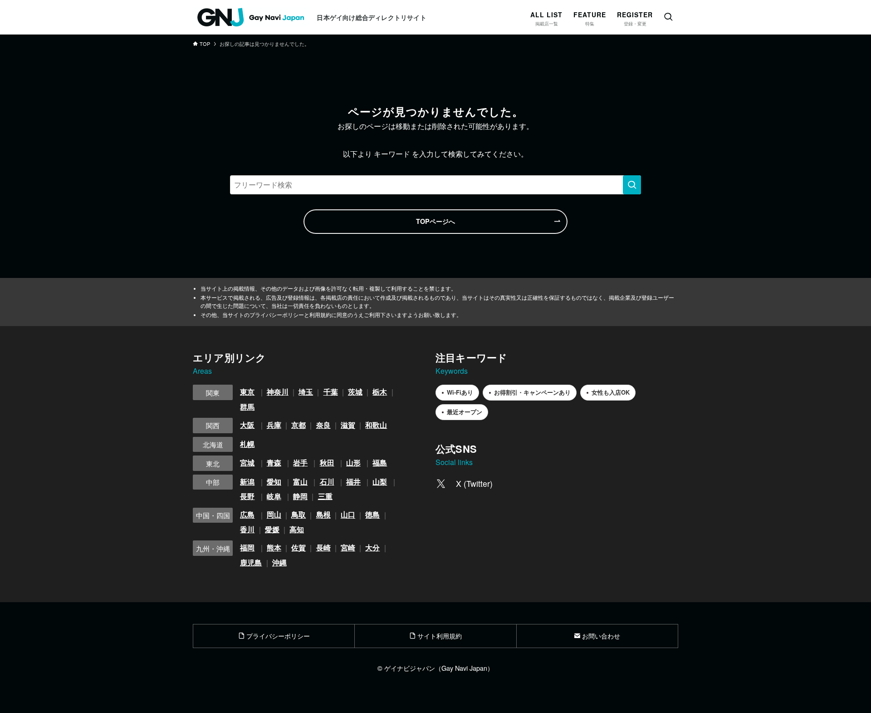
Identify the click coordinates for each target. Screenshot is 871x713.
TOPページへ (435, 221)
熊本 (274, 547)
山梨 (379, 481)
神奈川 (278, 391)
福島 (379, 462)
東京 (247, 391)
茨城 (355, 391)
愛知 (274, 481)
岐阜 (274, 496)
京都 (298, 425)
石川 (327, 481)
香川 (247, 529)
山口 (348, 515)
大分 (372, 547)
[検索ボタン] (668, 17)
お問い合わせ (600, 635)
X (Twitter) (474, 483)
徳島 (372, 515)
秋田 (327, 462)
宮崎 (348, 547)
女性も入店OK (611, 392)
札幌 (247, 444)
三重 (325, 496)
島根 (323, 515)
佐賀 (298, 547)
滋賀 (348, 425)
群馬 (247, 406)
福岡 (247, 547)
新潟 (247, 481)
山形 (353, 462)
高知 (296, 529)
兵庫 (274, 425)
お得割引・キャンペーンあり (532, 392)
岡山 (274, 515)
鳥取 (298, 515)
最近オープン (464, 411)
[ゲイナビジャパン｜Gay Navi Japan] (251, 17)
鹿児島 (251, 562)
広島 (247, 515)
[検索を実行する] (632, 184)
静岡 (300, 496)
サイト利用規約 (439, 635)
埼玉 (305, 391)
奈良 (323, 425)
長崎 (323, 547)
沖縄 (279, 562)
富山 (300, 481)
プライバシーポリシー (277, 635)
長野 (247, 496)
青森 (274, 462)
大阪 (247, 425)
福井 (353, 481)
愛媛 (272, 529)
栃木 (379, 391)
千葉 (330, 391)
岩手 (300, 462)
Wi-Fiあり (460, 392)
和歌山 (376, 425)
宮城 (247, 462)
